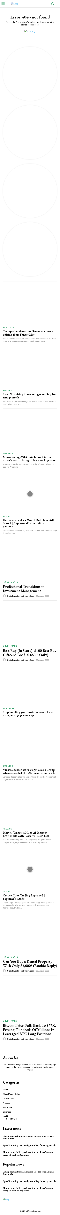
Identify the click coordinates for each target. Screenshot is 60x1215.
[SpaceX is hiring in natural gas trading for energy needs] (30, 368)
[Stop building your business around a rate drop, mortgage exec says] (30, 686)
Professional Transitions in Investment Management (23, 588)
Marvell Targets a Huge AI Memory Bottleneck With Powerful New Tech (26, 834)
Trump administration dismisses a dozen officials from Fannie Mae (28, 332)
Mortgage (8, 328)
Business (8, 453)
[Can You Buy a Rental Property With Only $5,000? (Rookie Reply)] (30, 934)
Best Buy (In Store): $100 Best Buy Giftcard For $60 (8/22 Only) (29, 652)
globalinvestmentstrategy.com (20, 596)
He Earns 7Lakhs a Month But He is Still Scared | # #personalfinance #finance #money (28, 523)
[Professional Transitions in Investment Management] (30, 559)
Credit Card (10, 646)
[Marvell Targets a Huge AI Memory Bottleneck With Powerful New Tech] (30, 806)
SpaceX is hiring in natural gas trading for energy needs (29, 395)
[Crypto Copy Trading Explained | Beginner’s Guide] (30, 869)
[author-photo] (5, 596)
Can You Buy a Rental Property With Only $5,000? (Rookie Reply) (30, 963)
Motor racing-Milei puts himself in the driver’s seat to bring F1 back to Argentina (29, 458)
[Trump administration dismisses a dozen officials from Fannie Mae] (30, 305)
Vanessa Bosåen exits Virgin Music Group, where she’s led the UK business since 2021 (30, 771)
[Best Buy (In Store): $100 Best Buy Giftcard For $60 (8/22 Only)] (30, 623)
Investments (10, 582)
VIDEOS (6, 516)
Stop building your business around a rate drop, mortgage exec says (29, 713)
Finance (7, 390)
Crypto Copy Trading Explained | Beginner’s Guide (24, 897)
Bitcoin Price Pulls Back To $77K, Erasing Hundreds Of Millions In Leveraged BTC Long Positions (29, 1029)
